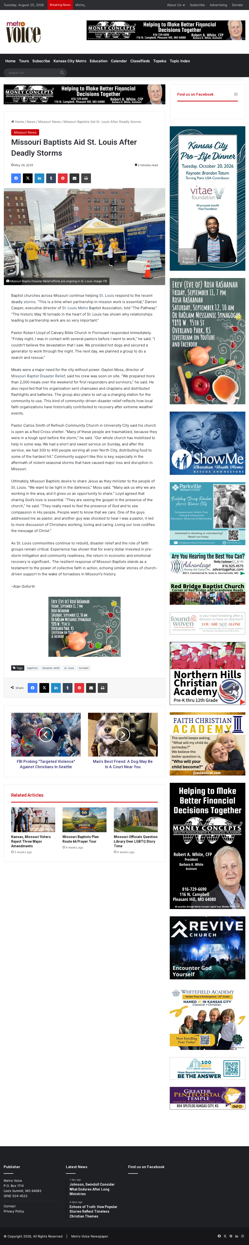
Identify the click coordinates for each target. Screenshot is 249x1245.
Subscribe (197, 5)
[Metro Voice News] (23, 32)
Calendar (119, 61)
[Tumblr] (51, 178)
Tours (24, 61)
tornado (84, 668)
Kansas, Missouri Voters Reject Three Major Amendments (31, 841)
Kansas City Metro (69, 61)
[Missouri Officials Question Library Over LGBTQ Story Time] (136, 819)
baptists (32, 668)
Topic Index (180, 61)
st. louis (69, 668)
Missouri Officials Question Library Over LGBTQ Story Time (136, 841)
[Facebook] (16, 178)
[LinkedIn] (39, 178)
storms (30, 301)
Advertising (218, 5)
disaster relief (51, 668)
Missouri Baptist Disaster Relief (38, 376)
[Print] (86, 178)
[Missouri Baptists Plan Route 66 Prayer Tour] (84, 819)
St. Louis (106, 295)
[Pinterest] (63, 178)
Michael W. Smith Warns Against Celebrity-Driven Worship (119, 5)
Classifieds (140, 61)
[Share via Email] (74, 178)
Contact (10, 1206)
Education (98, 61)
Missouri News (49, 122)
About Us (174, 5)
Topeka (159, 61)
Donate (237, 5)
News (31, 122)
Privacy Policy (14, 1211)
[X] (28, 178)
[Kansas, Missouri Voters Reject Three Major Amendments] (33, 819)
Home (10, 61)
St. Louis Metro (75, 308)
